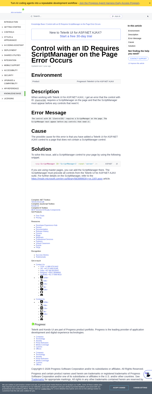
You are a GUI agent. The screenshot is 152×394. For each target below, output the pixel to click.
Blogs (38, 235)
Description (45, 91)
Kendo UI (35, 206)
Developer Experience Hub (46, 225)
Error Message (48, 112)
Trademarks (37, 379)
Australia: (51, 275)
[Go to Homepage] (23, 12)
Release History (42, 231)
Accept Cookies (119, 388)
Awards (39, 341)
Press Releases (42, 343)
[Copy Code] (117, 164)
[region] (76, 388)
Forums (39, 233)
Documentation (42, 229)
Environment (46, 75)
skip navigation (16, 12)
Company (40, 337)
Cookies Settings (140, 388)
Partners (39, 241)
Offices (38, 349)
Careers (39, 347)
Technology (40, 339)
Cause (38, 131)
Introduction (11, 22)
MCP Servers (36, 210)
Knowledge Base (12, 93)
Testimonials (41, 257)
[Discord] (41, 295)
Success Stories (42, 255)
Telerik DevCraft (37, 202)
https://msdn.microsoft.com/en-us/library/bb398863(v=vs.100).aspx (67, 178)
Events (38, 245)
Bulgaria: (50, 273)
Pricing (38, 218)
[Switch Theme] (148, 16)
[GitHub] (41, 293)
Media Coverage (42, 345)
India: (49, 271)
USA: (49, 267)
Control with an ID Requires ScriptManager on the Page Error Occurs (73, 24)
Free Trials (40, 216)
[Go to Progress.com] (38, 325)
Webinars (39, 237)
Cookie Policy (46, 389)
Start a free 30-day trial (76, 36)
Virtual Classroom (43, 243)
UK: (49, 269)
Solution (41, 149)
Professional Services (44, 239)
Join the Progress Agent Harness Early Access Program (109, 3)
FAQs (38, 247)
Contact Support (138, 59)
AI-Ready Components (51, 210)
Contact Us (40, 264)
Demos (39, 227)
